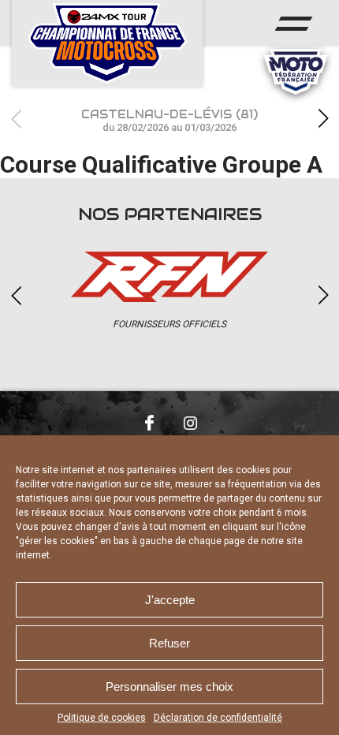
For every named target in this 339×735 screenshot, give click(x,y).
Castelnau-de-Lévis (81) (169, 120)
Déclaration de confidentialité (218, 717)
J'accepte (170, 599)
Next (323, 119)
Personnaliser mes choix (169, 686)
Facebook (149, 422)
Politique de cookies (102, 717)
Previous (16, 119)
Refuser (169, 643)
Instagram (190, 422)
